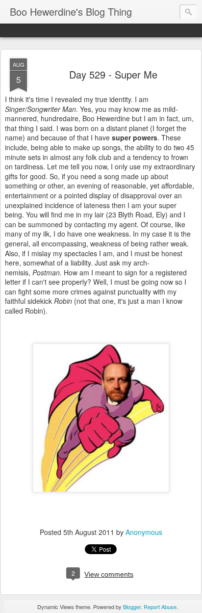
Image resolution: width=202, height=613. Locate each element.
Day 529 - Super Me (113, 74)
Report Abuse (160, 607)
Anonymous (144, 532)
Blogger (132, 607)
